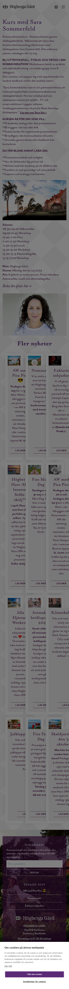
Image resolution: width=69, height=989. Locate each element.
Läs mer (8, 966)
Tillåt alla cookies (34, 974)
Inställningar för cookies (34, 982)
